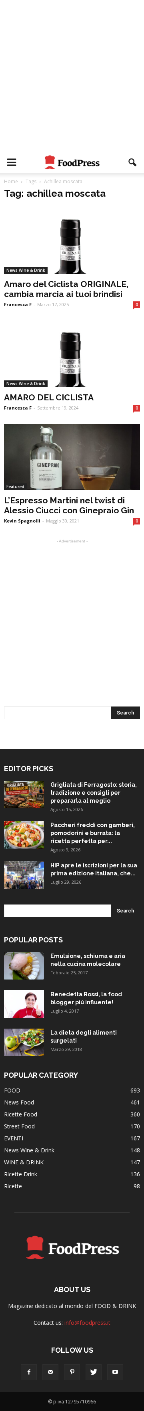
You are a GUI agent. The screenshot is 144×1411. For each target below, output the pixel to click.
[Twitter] (94, 1372)
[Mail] (50, 1372)
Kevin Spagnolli (22, 521)
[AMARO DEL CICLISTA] (72, 354)
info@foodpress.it (87, 1322)
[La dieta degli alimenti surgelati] (24, 1042)
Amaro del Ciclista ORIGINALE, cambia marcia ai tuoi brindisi (66, 289)
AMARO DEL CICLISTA (49, 397)
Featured (15, 486)
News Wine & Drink (25, 270)
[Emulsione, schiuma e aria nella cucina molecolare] (24, 966)
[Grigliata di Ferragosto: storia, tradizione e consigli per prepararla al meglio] (24, 794)
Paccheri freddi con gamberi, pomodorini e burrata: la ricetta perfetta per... (92, 833)
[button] (133, 162)
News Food (19, 1102)
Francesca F (18, 304)
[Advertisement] (72, 76)
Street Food (19, 1126)
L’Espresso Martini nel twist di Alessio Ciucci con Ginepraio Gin (69, 505)
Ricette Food (20, 1114)
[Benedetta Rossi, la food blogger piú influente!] (24, 1004)
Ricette (13, 1186)
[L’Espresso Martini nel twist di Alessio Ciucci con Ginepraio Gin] (72, 457)
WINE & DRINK (24, 1162)
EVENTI (13, 1138)
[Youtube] (115, 1372)
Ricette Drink (20, 1174)
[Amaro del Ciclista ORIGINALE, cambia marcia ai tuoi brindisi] (72, 241)
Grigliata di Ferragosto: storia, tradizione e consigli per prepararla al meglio (93, 793)
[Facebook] (29, 1372)
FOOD (12, 1090)
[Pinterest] (72, 1372)
